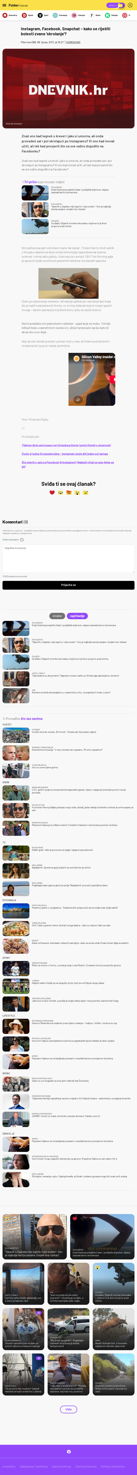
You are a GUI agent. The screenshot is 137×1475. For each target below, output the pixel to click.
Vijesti (30, 15)
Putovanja (63, 15)
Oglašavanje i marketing (34, 1466)
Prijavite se (68, 585)
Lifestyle (81, 15)
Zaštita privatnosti (86, 1466)
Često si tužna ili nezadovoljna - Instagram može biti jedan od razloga (65, 453)
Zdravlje (114, 15)
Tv (129, 15)
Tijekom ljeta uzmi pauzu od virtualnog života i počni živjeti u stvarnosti (66, 445)
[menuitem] (130, 5)
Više (68, 1409)
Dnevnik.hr (13, 15)
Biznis (98, 15)
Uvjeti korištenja (61, 1466)
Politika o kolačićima (112, 1466)
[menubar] (130, 5)
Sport (46, 15)
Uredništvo (9, 1466)
